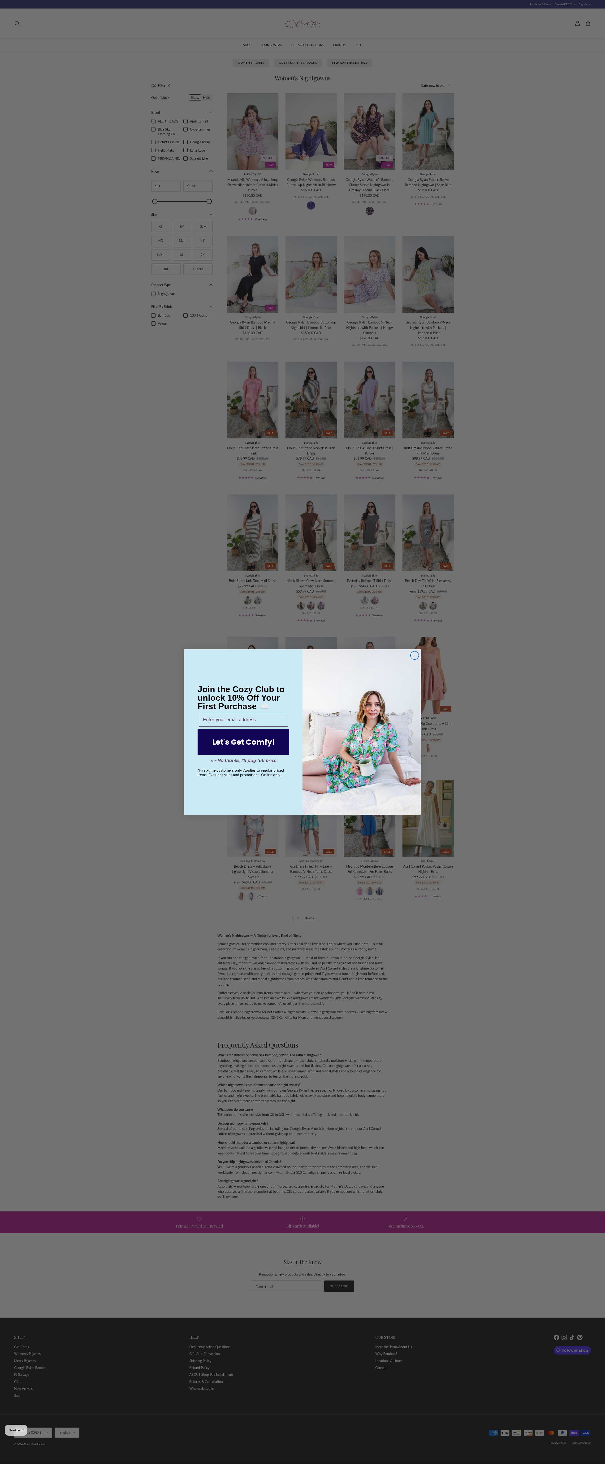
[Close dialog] (415, 655)
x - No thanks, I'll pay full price (244, 760)
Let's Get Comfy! (243, 742)
